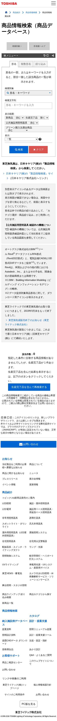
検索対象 (16, 46)
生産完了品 (32, 117)
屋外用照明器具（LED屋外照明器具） (14, 534)
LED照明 (6, 503)
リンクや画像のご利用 (14, 678)
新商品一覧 (7, 603)
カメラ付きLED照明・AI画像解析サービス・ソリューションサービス (41, 576)
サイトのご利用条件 (15, 694)
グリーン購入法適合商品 (19, 127)
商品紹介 (16, 12)
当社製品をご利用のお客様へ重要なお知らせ (14, 466)
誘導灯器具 (34, 518)
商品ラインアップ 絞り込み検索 (13, 596)
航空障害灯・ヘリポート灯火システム (41, 557)
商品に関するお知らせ (13, 473)
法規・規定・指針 (38, 640)
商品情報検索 (31, 12)
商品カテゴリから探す (40, 594)
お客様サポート (11, 655)
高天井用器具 (36, 523)
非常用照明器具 (10, 518)
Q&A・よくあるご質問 (40, 655)
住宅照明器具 (9, 541)
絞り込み (40, 64)
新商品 (10, 117)
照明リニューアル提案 (40, 629)
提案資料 (6, 629)
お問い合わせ (30, 444)
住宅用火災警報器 (38, 541)
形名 (13, 64)
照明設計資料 (9, 635)
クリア (40, 149)
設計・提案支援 (38, 621)
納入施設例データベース (15, 623)
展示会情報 (34, 478)
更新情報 (33, 484)
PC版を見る (28, 704)
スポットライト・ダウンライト (14, 525)
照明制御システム (11, 555)
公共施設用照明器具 (17, 123)
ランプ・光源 (36, 547)
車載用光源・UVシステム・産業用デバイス (40, 566)
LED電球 (6, 509)
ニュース (33, 473)
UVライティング (10, 564)
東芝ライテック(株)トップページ (14, 686)
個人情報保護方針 (42, 685)
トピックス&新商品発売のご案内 (18, 497)
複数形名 (26, 64)
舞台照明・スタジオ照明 (14, 585)
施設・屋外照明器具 (39, 503)
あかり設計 (34, 649)
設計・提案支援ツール (40, 635)
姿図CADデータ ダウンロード (14, 642)
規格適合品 (7, 649)
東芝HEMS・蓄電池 (12, 573)
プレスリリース (10, 478)
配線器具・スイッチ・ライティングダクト (14, 548)
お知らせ (7, 459)
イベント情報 (9, 484)
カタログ (34, 615)
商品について (36, 464)
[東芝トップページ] (10, 3)
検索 (20, 149)
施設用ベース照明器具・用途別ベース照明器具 (41, 511)
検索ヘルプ (40, 46)
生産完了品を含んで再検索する (29, 387)
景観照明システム (38, 532)
